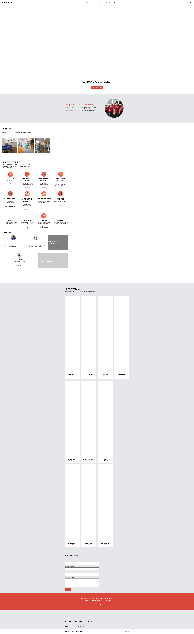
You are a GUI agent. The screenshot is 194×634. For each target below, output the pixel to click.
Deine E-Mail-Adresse (69, 566)
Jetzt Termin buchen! (97, 87)
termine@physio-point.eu (80, 623)
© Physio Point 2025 (79, 631)
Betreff (66, 571)
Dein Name (67, 561)
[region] (97, 42)
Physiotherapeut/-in (105, 460)
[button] (1, 41)
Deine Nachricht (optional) (70, 577)
